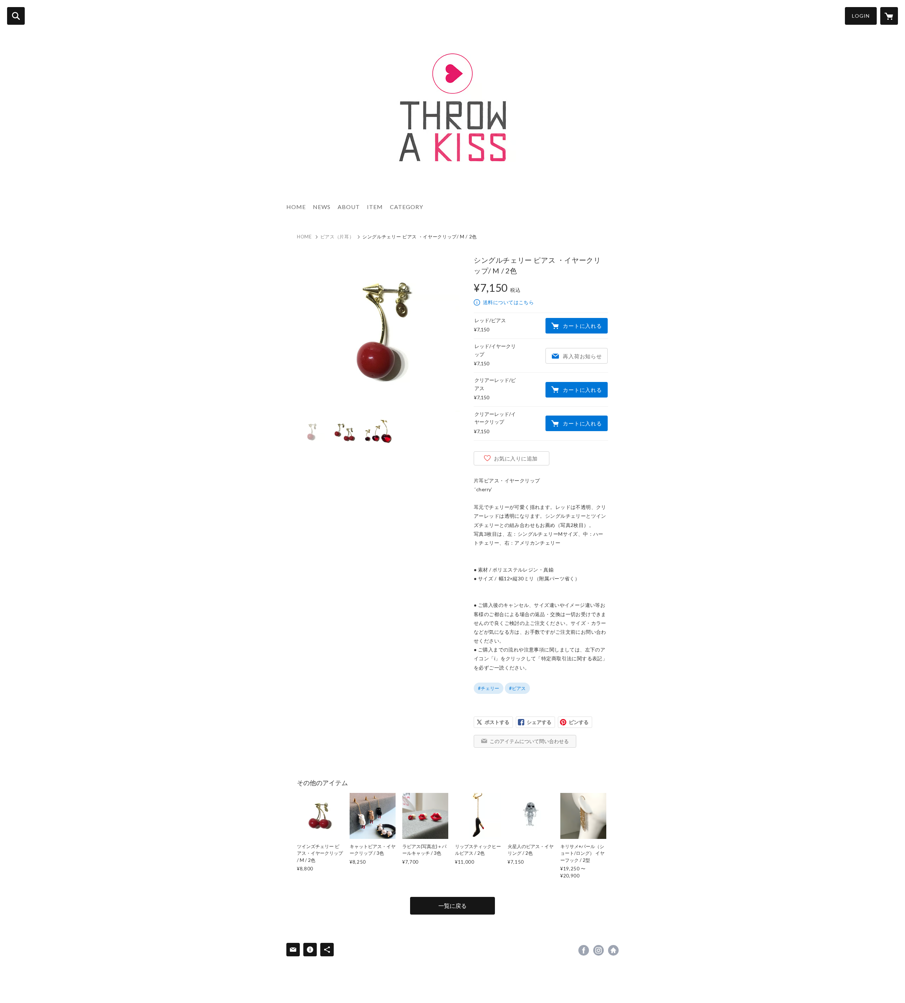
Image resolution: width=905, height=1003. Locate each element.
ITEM (375, 206)
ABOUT (349, 206)
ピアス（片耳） (337, 236)
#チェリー (488, 688)
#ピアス (517, 688)
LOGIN (861, 16)
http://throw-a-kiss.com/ (613, 950)
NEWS (322, 206)
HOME (296, 206)
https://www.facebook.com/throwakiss (583, 950)
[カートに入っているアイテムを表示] (889, 16)
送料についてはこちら (508, 302)
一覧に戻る (452, 905)
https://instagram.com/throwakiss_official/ (598, 950)
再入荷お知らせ (582, 356)
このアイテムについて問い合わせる (529, 741)
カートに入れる (582, 326)
